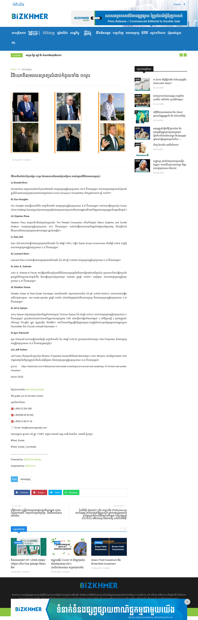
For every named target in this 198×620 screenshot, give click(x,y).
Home (14, 69)
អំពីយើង (18, 4)
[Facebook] (184, 4)
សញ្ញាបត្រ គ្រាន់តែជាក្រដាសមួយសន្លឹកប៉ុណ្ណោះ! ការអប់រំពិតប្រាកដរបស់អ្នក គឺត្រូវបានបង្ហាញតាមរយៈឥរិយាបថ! (169, 164)
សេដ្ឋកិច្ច (74, 33)
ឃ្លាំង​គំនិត (62, 33)
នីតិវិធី (144, 33)
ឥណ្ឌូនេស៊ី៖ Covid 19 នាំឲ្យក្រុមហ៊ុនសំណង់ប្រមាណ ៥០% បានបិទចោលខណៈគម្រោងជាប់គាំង (68, 563)
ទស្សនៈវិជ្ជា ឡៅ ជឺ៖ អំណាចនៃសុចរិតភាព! (44, 55)
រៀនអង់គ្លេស (174, 33)
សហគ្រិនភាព (19, 33)
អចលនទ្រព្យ (132, 33)
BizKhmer (31, 465)
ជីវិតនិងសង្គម (103, 33)
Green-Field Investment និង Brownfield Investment (106, 561)
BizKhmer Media (32, 459)
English (177, 4)
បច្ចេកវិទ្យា (118, 33)
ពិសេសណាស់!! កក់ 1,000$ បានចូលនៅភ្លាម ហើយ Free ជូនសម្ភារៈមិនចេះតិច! (28, 563)
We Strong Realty (35, 389)
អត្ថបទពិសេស (158, 33)
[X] (99, 609)
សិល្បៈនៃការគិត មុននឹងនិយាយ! (166, 144)
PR (13, 43)
